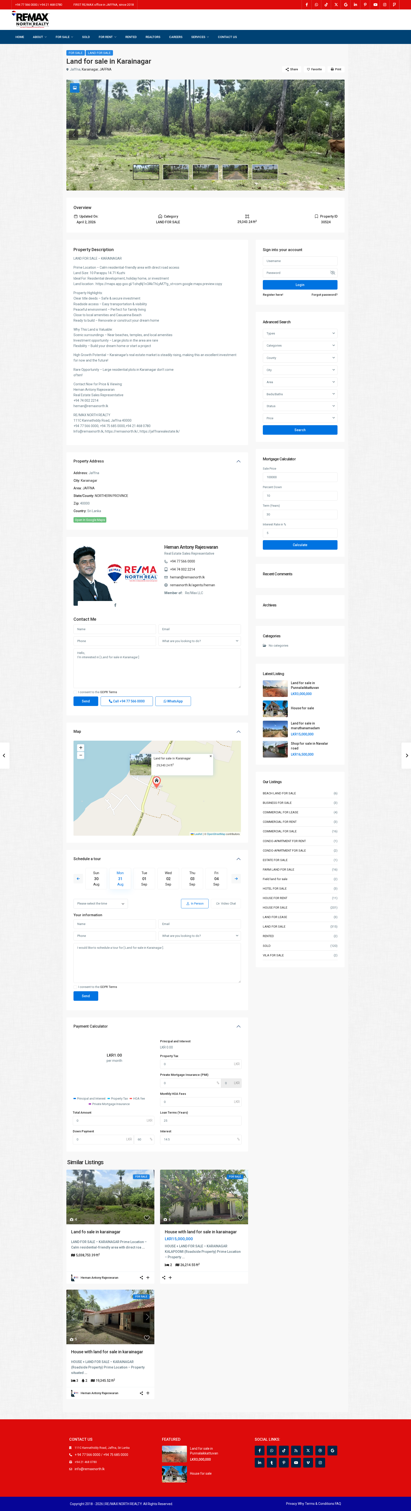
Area (270, 382)
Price (270, 418)
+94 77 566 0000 (182, 561)
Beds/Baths (275, 394)
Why (301, 1504)
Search (300, 430)
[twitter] (336, 5)
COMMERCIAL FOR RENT (280, 822)
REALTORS (153, 37)
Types (271, 333)
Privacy (291, 1504)
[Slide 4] (265, 172)
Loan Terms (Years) (174, 1112)
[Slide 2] (205, 172)
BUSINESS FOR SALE (277, 803)
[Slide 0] (146, 172)
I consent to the (97, 692)
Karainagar (90, 69)
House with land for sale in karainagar (201, 1231)
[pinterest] (365, 5)
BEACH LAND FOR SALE (279, 793)
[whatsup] (316, 5)
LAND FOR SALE (99, 53)
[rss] (296, 1450)
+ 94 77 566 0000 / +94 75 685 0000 (101, 1455)
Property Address (88, 461)
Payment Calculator (90, 1026)
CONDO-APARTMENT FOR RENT (284, 841)
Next (236, 878)
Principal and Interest (175, 1041)
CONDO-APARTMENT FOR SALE (284, 850)
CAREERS (175, 37)
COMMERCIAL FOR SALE (280, 831)
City (269, 370)
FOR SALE (62, 37)
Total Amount (82, 1112)
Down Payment (83, 1131)
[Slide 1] (176, 172)
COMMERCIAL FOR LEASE (280, 812)
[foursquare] (394, 5)
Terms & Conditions (319, 1504)
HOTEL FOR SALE (275, 888)
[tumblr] (272, 1463)
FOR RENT (106, 37)
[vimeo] (308, 1463)
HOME (19, 37)
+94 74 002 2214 (182, 569)
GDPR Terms (108, 692)
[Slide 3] (235, 172)
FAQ (338, 1504)
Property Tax (169, 1056)
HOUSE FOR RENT (275, 898)
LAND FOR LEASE (275, 917)
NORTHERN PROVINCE (111, 496)
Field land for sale (275, 879)
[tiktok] (326, 5)
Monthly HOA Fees (173, 1094)
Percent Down (272, 487)
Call (128, 701)
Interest (165, 1131)
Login (300, 285)
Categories (274, 345)
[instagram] (385, 5)
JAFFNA (105, 69)
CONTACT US (227, 37)
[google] (346, 5)
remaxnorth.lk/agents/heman (192, 585)
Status (271, 406)
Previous (78, 878)
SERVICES (198, 37)
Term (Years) (271, 505)
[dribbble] (320, 1450)
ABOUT (38, 37)
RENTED (131, 37)
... (143, 1247)
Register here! (273, 294)
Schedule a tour (87, 859)
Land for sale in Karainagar (172, 758)
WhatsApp (174, 701)
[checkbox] (75, 692)
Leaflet (198, 834)
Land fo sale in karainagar (96, 1231)
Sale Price (269, 468)
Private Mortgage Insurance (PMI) (184, 1075)
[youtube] (375, 5)
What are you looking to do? (181, 641)
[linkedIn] (355, 5)
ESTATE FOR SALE (275, 860)
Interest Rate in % (274, 524)
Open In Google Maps (90, 520)
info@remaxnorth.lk (90, 1469)
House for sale (302, 708)
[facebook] (307, 5)
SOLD (86, 37)
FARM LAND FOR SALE (278, 869)
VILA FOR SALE (273, 955)
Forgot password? (325, 294)
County (271, 358)
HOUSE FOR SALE (275, 907)
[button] (157, 782)
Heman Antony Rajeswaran (191, 547)
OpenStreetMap (216, 834)
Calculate (300, 545)
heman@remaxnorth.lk (187, 577)
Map (77, 731)
